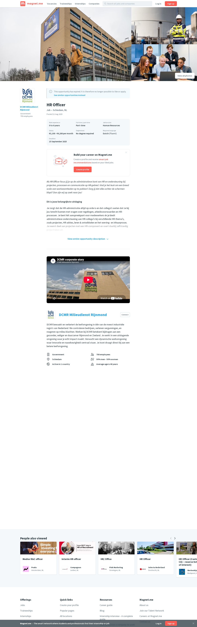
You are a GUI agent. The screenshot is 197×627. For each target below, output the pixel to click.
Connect (125, 314)
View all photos (185, 75)
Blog (102, 610)
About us (144, 605)
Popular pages (67, 610)
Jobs (22, 605)
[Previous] (171, 538)
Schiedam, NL (60, 110)
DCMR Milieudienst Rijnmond (29, 108)
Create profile (82, 169)
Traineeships (66, 3)
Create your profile (69, 605)
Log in (158, 3)
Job (49, 110)
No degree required (85, 133)
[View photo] (65, 44)
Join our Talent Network (152, 610)
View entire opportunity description (86, 238)
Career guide (106, 605)
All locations (66, 616)
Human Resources (111, 125)
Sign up (170, 3)
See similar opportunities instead (69, 95)
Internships (80, 3)
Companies (94, 3)
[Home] (31, 3)
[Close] (193, 623)
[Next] (175, 538)
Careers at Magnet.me (151, 616)
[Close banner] (126, 152)
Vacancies (52, 3)
